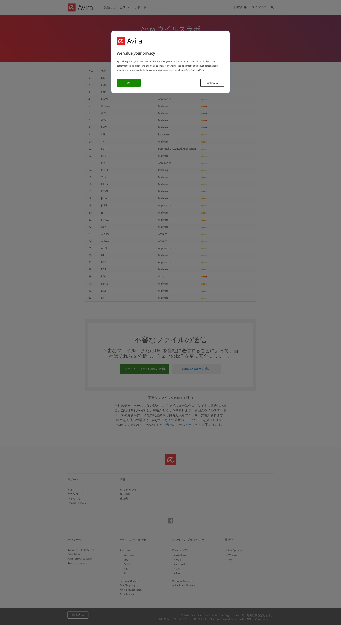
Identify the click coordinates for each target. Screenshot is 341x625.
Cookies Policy (197, 70)
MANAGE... (212, 83)
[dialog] (170, 62)
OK (128, 83)
